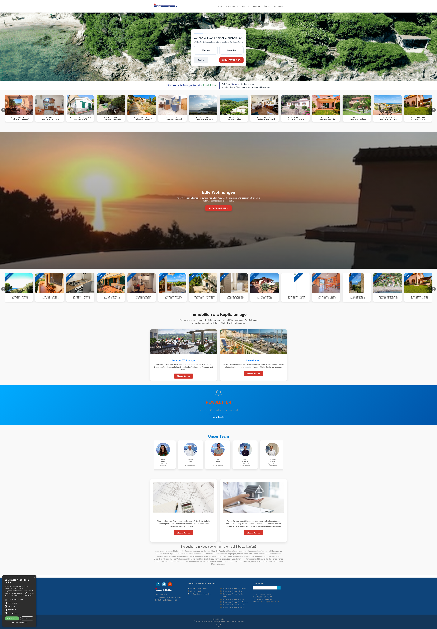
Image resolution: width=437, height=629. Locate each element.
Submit (279, 587)
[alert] (19, 601)
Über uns (267, 6)
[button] (16, 599)
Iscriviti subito (218, 417)
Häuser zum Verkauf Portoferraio (234, 588)
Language (278, 6)
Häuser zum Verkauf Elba (199, 588)
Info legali (216, 621)
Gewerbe (231, 50)
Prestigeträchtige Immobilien (200, 594)
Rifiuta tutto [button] (27, 618)
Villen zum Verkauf (196, 591)
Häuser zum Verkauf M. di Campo (234, 599)
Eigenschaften (231, 6)
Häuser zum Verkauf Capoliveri (233, 605)
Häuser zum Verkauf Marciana (233, 607)
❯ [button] (434, 289)
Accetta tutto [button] (11, 618)
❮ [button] (3, 289)
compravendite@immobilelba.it (267, 602)
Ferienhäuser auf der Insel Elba (232, 621)
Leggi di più (28, 595)
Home (219, 6)
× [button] (34, 577)
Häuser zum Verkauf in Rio (232, 591)
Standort (245, 6)
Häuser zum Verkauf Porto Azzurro (235, 602)
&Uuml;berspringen (231, 60)
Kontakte (256, 6)
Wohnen (206, 50)
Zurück (201, 60)
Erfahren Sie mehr (183, 376)
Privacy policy (207, 621)
